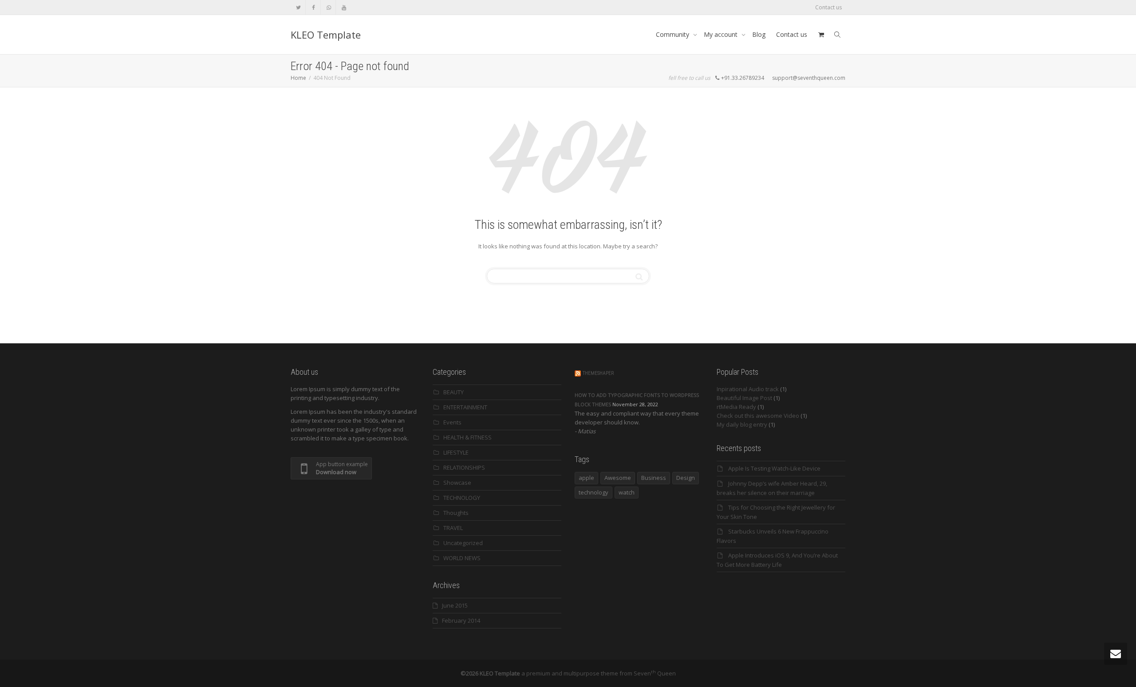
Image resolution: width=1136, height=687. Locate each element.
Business (653, 478)
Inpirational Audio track (748, 389)
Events (452, 422)
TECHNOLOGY (461, 498)
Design (685, 478)
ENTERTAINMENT (465, 407)
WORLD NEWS (462, 558)
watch (627, 492)
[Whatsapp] (328, 7)
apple (586, 478)
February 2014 (461, 620)
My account (721, 34)
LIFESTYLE (456, 452)
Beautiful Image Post (744, 398)
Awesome (617, 478)
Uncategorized (463, 543)
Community (673, 34)
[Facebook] (313, 7)
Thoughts (456, 513)
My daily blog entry (742, 424)
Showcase (457, 483)
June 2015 (455, 605)
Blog (758, 34)
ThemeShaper (598, 373)
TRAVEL (453, 528)
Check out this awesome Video (758, 416)
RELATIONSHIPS (464, 467)
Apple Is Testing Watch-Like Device (774, 468)
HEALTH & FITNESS (467, 437)
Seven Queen (655, 673)
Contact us (828, 7)
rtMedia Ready (736, 407)
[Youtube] (343, 7)
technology (593, 492)
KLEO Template (326, 34)
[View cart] (821, 34)
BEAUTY (453, 392)
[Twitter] (298, 7)
